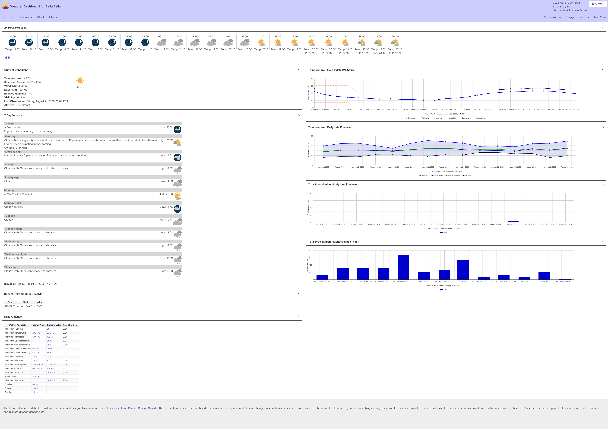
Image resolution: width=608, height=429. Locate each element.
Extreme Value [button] (54, 325)
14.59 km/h (37, 364)
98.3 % (35, 349)
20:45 (35, 388)
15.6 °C (50, 345)
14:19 (35, 392)
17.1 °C (50, 356)
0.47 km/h (37, 368)
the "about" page (547, 408)
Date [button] (10, 302)
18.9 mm (51, 380)
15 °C (49, 341)
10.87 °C (36, 337)
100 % (50, 349)
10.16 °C (36, 360)
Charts (41, 17)
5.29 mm (36, 376)
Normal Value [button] (39, 325)
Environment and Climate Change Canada (132, 408)
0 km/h (50, 368)
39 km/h (51, 372)
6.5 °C (50, 337)
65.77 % (36, 352)
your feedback (419, 408)
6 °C (49, 360)
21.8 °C (50, 333)
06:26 (35, 384)
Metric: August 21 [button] (17, 325)
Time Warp (598, 4)
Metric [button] (26, 302)
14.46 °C (36, 356)
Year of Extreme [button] (71, 325)
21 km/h (51, 364)
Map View (600, 17)
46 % (49, 352)
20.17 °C (36, 333)
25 (48, 329)
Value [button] (39, 302)
